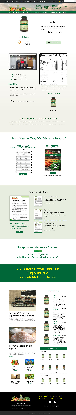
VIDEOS (46, 9)
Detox (49, 12)
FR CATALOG (63, 9)
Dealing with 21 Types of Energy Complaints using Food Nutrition (15, 382)
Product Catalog (52, 147)
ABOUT (31, 9)
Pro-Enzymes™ (64, 359)
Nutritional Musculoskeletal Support (51, 197)
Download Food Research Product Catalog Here (50, 406)
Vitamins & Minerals (43, 12)
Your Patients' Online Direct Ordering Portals (38, 277)
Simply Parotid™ (64, 370)
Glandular (52, 12)
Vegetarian (65, 12)
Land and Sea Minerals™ (42, 384)
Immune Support (58, 12)
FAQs (38, 9)
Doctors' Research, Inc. (21, 403)
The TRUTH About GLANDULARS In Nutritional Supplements (30, 368)
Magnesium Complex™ (49, 384)
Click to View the (38, 138)
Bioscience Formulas (35, 12)
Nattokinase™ (64, 383)
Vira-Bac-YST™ (57, 359)
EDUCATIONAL (58, 9)
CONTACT (35, 9)
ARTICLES (42, 9)
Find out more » (15, 370)
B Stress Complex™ (53, 110)
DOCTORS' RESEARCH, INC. (17, 12)
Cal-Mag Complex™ (42, 359)
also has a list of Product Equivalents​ (23, 147)
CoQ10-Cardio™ (50, 359)
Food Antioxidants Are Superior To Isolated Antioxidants (15, 368)
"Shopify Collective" (38, 272)
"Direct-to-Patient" (44, 268)
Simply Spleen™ (43, 370)
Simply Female (47, 210)
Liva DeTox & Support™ (57, 371)
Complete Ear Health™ (50, 371)
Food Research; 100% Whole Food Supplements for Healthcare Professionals (21, 314)
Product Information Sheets (38, 192)
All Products (29, 12)
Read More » (11, 324)
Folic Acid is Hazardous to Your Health (29, 381)
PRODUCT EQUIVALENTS (51, 9)
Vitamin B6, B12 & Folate (49, 223)
